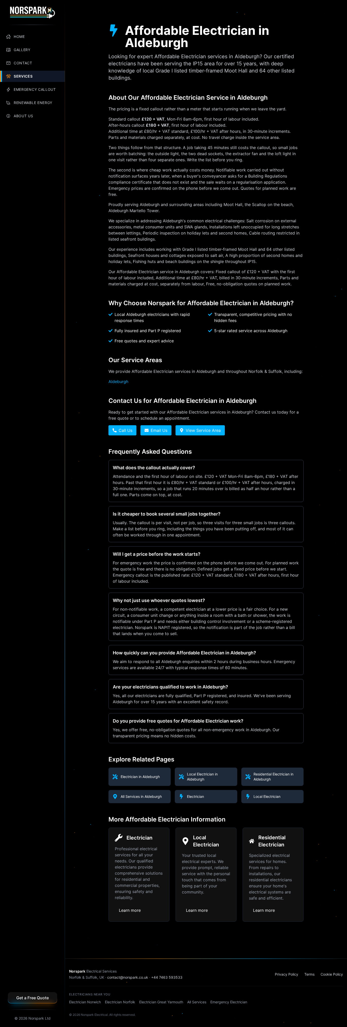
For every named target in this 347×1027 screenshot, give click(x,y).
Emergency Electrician (228, 1002)
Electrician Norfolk (120, 1002)
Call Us (125, 430)
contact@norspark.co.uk (127, 977)
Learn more (130, 910)
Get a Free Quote (32, 997)
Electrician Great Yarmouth (161, 1002)
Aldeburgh (118, 381)
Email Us (159, 430)
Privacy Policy (286, 974)
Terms (309, 974)
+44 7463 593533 (166, 977)
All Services (196, 1002)
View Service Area (203, 430)
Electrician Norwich (85, 1002)
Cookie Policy (332, 974)
